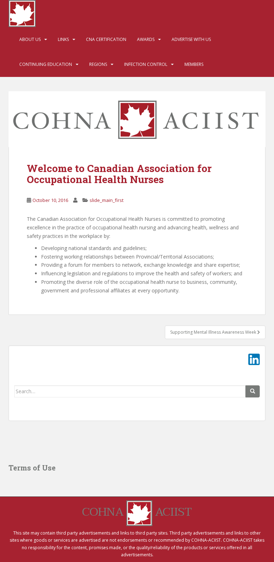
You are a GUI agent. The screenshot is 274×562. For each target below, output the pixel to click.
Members (193, 64)
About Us (30, 39)
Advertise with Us (191, 39)
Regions (98, 64)
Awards (145, 39)
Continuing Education (45, 64)
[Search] (252, 391)
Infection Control (145, 64)
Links (63, 39)
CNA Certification (106, 39)
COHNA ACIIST (137, 512)
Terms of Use (32, 467)
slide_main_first (106, 200)
